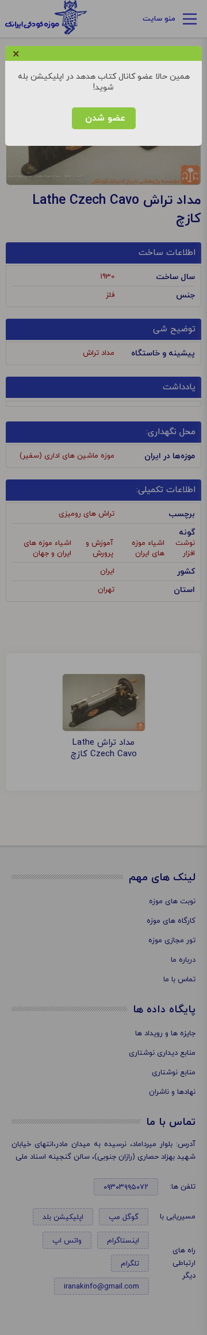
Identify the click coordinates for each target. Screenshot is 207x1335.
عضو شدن (103, 118)
